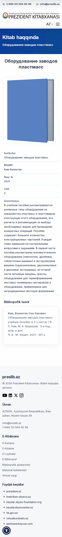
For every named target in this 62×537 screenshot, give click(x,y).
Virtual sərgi (9, 475)
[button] (6, 530)
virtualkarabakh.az (17, 518)
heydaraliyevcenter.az (19, 507)
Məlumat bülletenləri (14, 470)
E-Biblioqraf (9, 459)
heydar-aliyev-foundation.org (23, 502)
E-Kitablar (8, 448)
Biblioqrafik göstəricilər (16, 464)
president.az (13, 491)
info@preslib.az (50, 4)
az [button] (48, 24)
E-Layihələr (9, 453)
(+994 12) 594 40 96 (18, 4)
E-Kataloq (8, 443)
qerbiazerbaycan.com (19, 523)
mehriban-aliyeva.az (18, 496)
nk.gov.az (12, 512)
